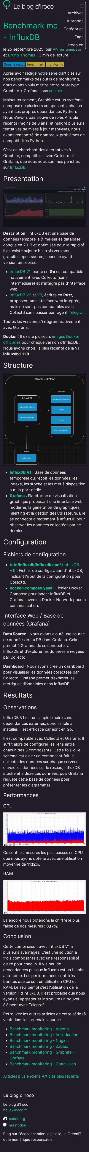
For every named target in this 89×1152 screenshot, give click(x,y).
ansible (55, 90)
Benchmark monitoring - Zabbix (39, 1046)
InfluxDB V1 (20, 271)
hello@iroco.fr (15, 1110)
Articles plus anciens (22, 1076)
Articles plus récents (60, 1076)
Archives (75, 13)
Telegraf (76, 312)
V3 (39, 295)
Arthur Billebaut (67, 49)
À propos (75, 21)
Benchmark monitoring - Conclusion (43, 1064)
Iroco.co (75, 45)
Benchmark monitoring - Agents (39, 1029)
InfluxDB (17, 167)
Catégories (73, 29)
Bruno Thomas (21, 55)
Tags (79, 37)
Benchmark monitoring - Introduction (44, 1034)
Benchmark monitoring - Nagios (39, 1040)
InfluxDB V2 (20, 295)
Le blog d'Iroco (33, 6)
